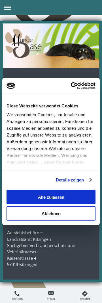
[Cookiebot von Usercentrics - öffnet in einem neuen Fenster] (71, 86)
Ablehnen (51, 213)
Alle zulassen (51, 196)
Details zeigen (70, 180)
